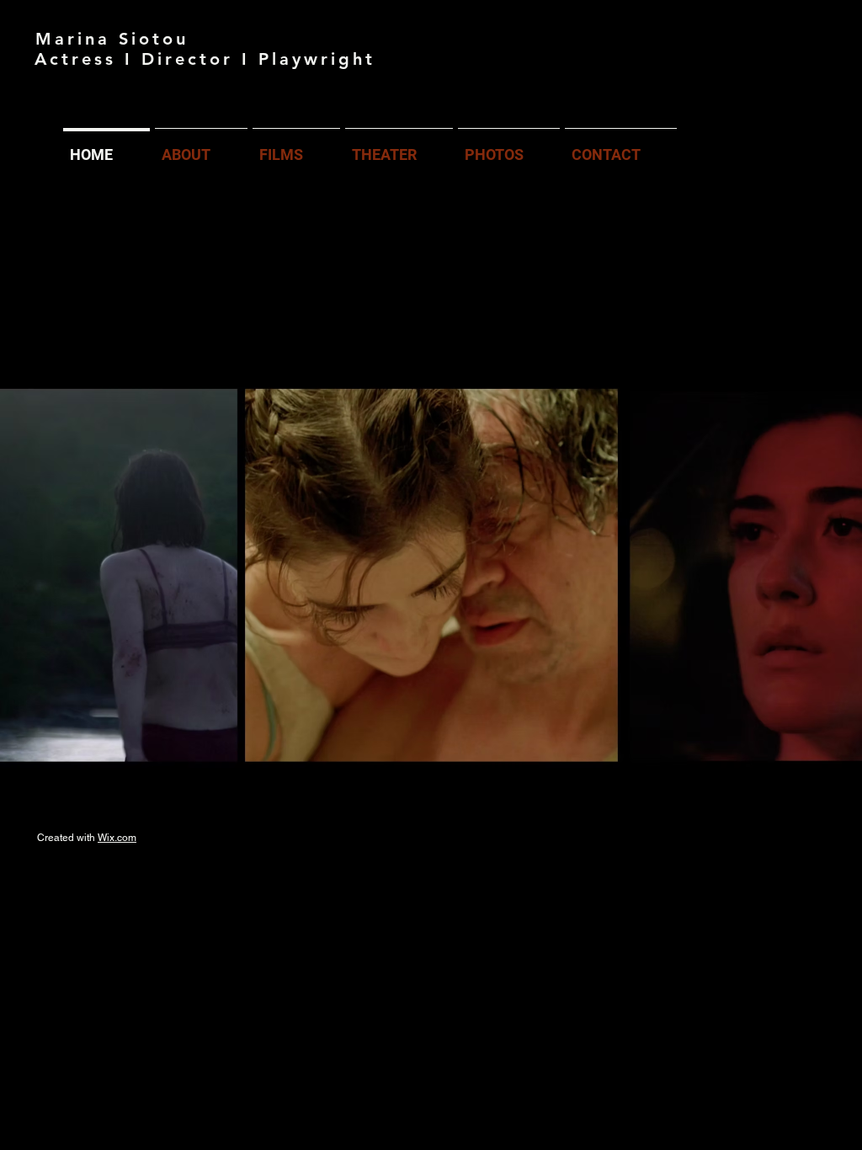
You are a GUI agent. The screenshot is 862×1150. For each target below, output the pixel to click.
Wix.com (117, 838)
